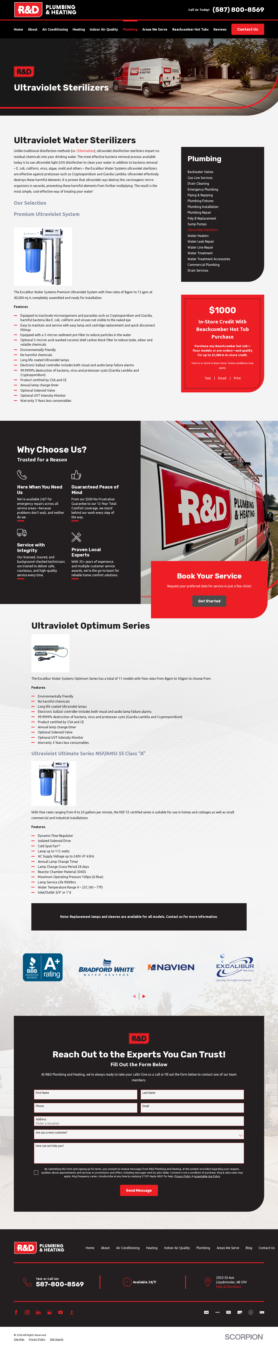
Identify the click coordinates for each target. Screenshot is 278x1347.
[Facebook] (16, 1312)
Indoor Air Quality (177, 1248)
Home (90, 1248)
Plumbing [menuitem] (130, 29)
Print (237, 378)
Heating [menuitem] (79, 29)
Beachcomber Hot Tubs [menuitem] (190, 29)
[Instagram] (27, 1312)
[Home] (45, 10)
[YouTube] (60, 1312)
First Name (42, 1092)
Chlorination (85, 151)
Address (41, 1119)
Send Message (139, 1190)
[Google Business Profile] (49, 1312)
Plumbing (203, 1248)
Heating (152, 1248)
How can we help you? (50, 1145)
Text (208, 378)
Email (222, 378)
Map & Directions (228, 1286)
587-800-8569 (60, 1284)
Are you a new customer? (51, 1132)
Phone (40, 1106)
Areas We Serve (228, 1248)
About (105, 1248)
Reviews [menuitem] (220, 29)
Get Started (209, 601)
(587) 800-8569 (238, 10)
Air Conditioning (128, 1248)
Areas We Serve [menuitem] (154, 29)
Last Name (148, 1092)
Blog (249, 1248)
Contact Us (247, 29)
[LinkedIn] (38, 1312)
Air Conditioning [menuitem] (55, 29)
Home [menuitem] (18, 29)
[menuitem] (222, 172)
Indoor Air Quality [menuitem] (104, 29)
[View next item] (144, 996)
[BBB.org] (71, 1312)
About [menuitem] (32, 29)
